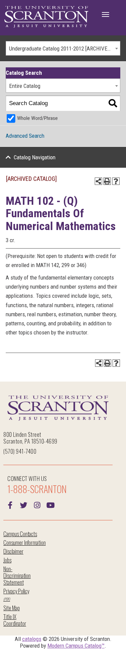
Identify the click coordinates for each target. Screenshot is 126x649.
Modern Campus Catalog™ (75, 645)
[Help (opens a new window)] (116, 181)
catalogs (31, 639)
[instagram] (37, 504)
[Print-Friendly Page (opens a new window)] (107, 181)
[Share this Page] (98, 181)
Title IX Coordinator (14, 619)
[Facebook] (10, 504)
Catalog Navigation (34, 157)
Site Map (11, 608)
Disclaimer (13, 551)
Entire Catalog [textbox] (24, 86)
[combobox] (63, 48)
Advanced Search (25, 135)
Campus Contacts (20, 533)
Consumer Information (24, 542)
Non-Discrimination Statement (17, 575)
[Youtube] (50, 504)
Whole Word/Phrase (37, 118)
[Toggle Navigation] (105, 14)
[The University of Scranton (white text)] (46, 17)
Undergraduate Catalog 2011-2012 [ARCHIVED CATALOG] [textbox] (64, 48)
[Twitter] (23, 504)
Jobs (7, 560)
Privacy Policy (16, 591)
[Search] (112, 103)
